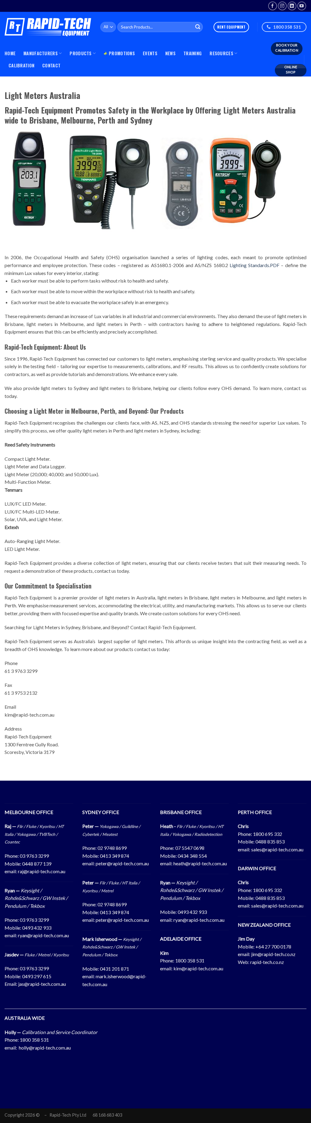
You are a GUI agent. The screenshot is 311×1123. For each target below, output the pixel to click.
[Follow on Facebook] (272, 6)
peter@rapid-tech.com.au (122, 863)
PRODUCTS (80, 53)
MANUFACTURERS (40, 53)
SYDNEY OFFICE (100, 812)
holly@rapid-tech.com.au (45, 1047)
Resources (221, 53)
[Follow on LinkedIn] (292, 6)
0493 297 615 (36, 976)
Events (150, 53)
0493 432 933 (36, 928)
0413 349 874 (114, 856)
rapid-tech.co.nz (267, 962)
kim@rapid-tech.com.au (198, 968)
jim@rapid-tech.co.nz (273, 954)
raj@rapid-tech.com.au (41, 871)
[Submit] (197, 27)
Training (192, 53)
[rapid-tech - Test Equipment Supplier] (48, 27)
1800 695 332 (267, 834)
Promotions (122, 53)
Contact (51, 65)
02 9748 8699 (112, 848)
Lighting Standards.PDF (254, 265)
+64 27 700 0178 (273, 946)
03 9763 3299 (34, 856)
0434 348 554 (192, 856)
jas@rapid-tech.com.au (42, 984)
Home (10, 53)
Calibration (21, 65)
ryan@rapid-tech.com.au (43, 935)
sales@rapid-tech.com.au (277, 849)
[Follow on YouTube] (301, 6)
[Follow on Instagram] (282, 6)
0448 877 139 (36, 864)
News (170, 53)
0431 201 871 (114, 969)
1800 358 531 (189, 960)
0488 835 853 (270, 841)
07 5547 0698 (189, 848)
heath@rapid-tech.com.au (200, 863)
